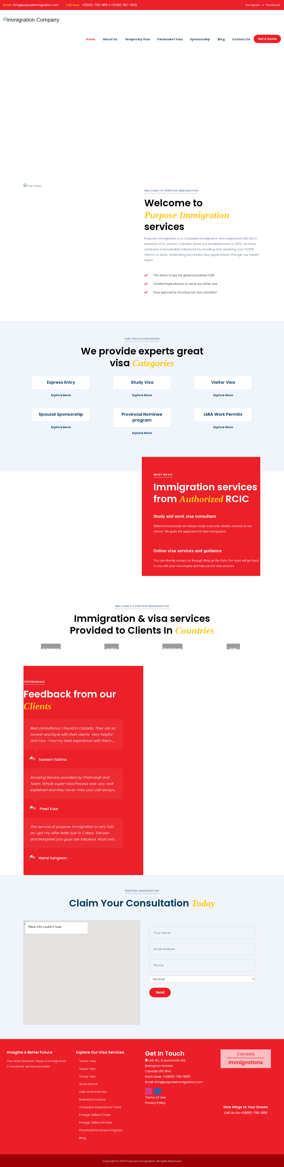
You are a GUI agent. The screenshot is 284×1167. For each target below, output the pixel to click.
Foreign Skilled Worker (95, 1122)
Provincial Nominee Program (100, 1130)
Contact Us (241, 39)
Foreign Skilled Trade (95, 1115)
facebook (273, 5)
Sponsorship (200, 39)
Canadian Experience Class (100, 1107)
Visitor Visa (223, 382)
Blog (221, 39)
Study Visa (142, 382)
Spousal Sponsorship (61, 414)
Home (90, 39)
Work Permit (88, 1084)
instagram (253, 5)
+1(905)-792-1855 (95, 5)
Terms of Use (155, 1097)
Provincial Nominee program (142, 417)
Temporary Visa (137, 39)
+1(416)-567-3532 (124, 5)
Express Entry (61, 382)
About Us (110, 39)
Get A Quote (267, 39)
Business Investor (92, 1099)
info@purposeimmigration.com (36, 5)
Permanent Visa (170, 39)
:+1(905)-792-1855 (253, 1113)
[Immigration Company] (31, 20)
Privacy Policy (155, 1103)
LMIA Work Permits (223, 414)
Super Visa (87, 1068)
